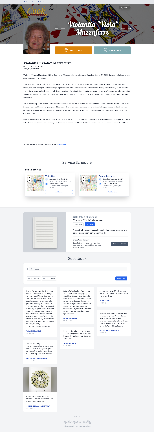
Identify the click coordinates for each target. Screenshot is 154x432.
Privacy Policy (71, 423)
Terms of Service (83, 423)
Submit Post (121, 278)
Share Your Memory (119, 244)
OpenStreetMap (79, 426)
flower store (61, 144)
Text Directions (59, 192)
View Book (78, 224)
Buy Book (90, 224)
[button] (35, 181)
